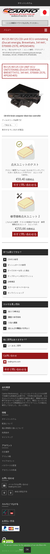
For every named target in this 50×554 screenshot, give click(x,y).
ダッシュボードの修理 (17, 265)
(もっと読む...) (24, 405)
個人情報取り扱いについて (12, 428)
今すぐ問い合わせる (25, 184)
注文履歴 (5, 452)
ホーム (4, 50)
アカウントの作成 (9, 470)
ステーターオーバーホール (18, 287)
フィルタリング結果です (12, 120)
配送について (7, 423)
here (21, 550)
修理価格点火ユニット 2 (25, 216)
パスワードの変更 (9, 465)
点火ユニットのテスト (25, 164)
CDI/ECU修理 (13, 259)
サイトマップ (7, 437)
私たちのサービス (15, 50)
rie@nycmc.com (14, 361)
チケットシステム (9, 419)
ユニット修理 (28, 50)
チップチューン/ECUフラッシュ (20, 276)
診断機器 (11, 281)
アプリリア (39, 50)
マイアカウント (8, 461)
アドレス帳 (6, 456)
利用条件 (5, 432)
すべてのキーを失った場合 (18, 270)
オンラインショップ (16, 293)
